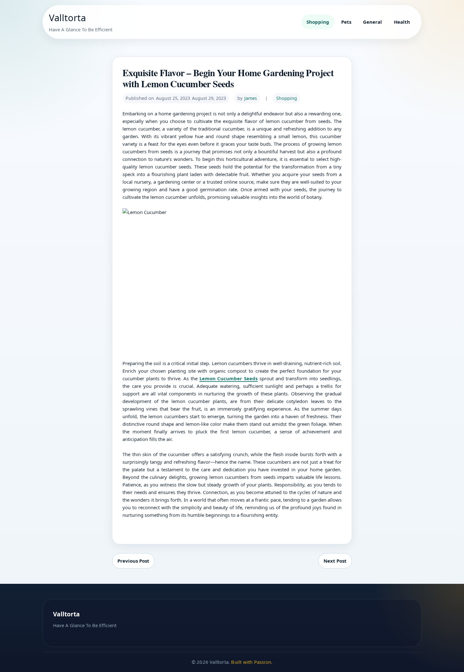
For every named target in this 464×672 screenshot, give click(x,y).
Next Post (335, 561)
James (250, 98)
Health (402, 22)
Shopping (317, 22)
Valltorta (67, 17)
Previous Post (133, 561)
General (372, 22)
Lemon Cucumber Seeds (228, 378)
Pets (346, 22)
